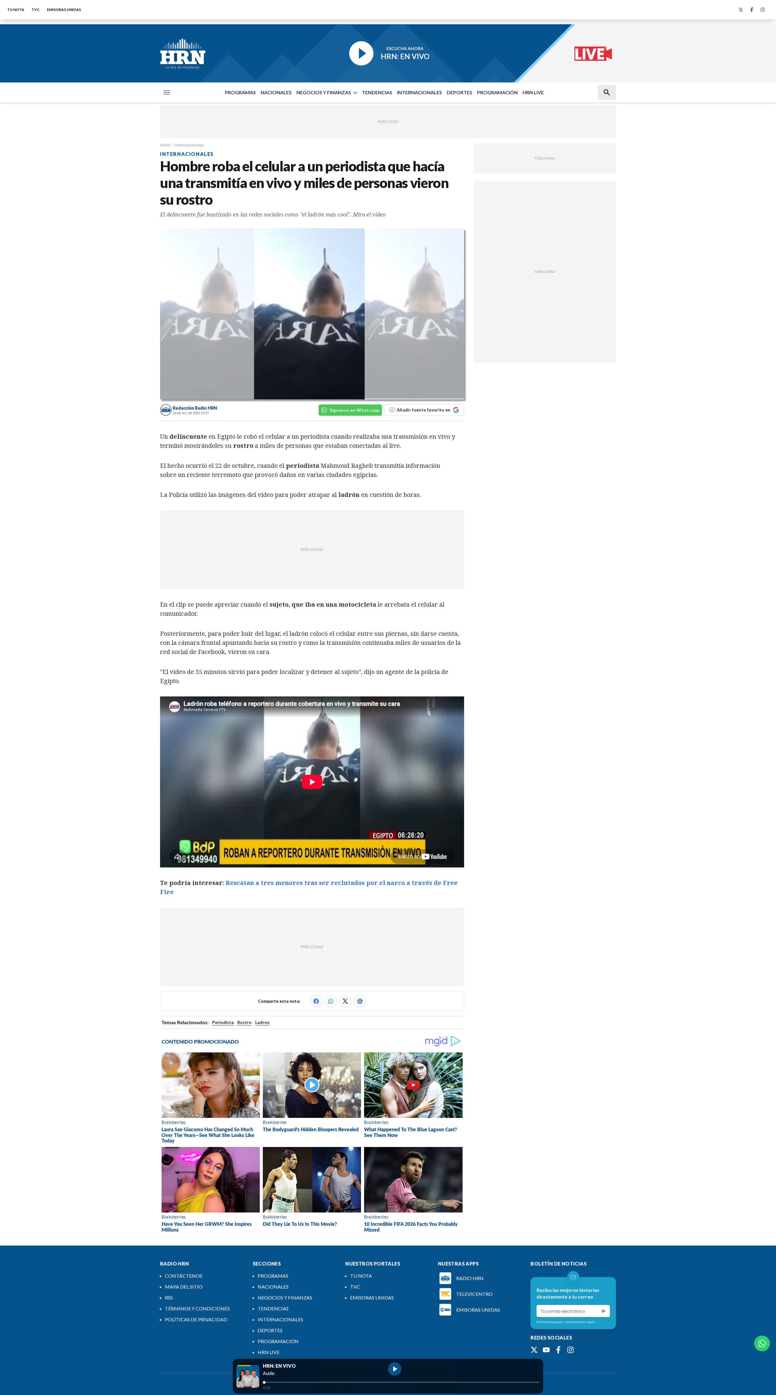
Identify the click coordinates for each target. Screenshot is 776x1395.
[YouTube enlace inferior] (546, 1349)
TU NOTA (15, 9)
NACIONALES (276, 92)
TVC (36, 9)
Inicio (165, 144)
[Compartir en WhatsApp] (331, 1001)
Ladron (262, 1022)
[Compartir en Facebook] (316, 1001)
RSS (169, 1297)
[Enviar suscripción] (604, 1311)
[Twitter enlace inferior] (534, 1349)
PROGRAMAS (240, 92)
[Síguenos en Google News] (360, 1001)
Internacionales (189, 144)
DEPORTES (459, 92)
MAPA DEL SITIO (183, 1286)
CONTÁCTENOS (183, 1276)
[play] (394, 1369)
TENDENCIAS (377, 92)
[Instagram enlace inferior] (570, 1349)
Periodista (223, 1022)
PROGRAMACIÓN (497, 92)
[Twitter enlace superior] (740, 9)
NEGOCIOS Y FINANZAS (323, 92)
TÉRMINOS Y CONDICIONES (197, 1308)
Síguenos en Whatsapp (354, 410)
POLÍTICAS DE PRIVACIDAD (196, 1319)
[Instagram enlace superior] (762, 9)
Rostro (244, 1022)
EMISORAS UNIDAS (64, 9)
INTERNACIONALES (419, 92)
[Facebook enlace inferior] (558, 1349)
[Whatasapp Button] (762, 1343)
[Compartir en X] (345, 1001)
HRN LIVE (533, 92)
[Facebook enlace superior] (751, 9)
